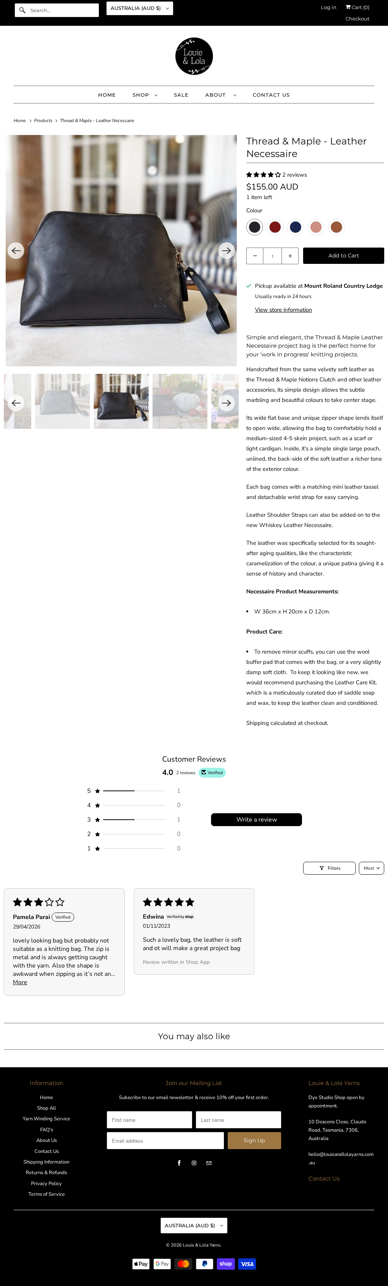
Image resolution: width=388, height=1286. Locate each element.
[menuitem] (145, 94)
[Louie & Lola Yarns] (194, 57)
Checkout (357, 19)
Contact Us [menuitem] (271, 95)
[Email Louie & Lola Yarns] (209, 1163)
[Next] (226, 250)
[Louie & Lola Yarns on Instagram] (194, 1163)
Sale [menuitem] (181, 95)
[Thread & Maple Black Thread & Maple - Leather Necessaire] (121, 250)
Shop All (46, 1108)
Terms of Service (46, 1194)
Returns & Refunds (46, 1172)
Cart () (359, 7)
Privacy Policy (46, 1183)
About (217, 95)
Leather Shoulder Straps (277, 515)
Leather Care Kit (355, 682)
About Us (46, 1140)
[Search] (22, 10)
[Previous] (16, 250)
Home (46, 1097)
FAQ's (46, 1129)
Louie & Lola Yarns (202, 1245)
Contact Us (46, 1151)
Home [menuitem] (107, 95)
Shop (142, 95)
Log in (328, 7)
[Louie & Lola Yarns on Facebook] (179, 1163)
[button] (264, 175)
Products (44, 121)
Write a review (256, 820)
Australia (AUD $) (136, 8)
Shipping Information (46, 1162)
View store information (283, 310)
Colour (254, 210)
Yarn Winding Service (46, 1118)
